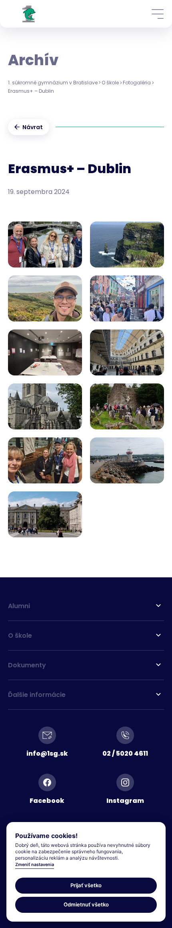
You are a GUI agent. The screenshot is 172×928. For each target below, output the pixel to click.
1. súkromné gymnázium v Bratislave (53, 82)
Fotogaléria (137, 82)
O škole (110, 82)
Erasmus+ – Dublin (31, 91)
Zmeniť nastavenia (34, 864)
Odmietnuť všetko (86, 904)
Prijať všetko (86, 885)
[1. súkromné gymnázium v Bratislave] (29, 14)
